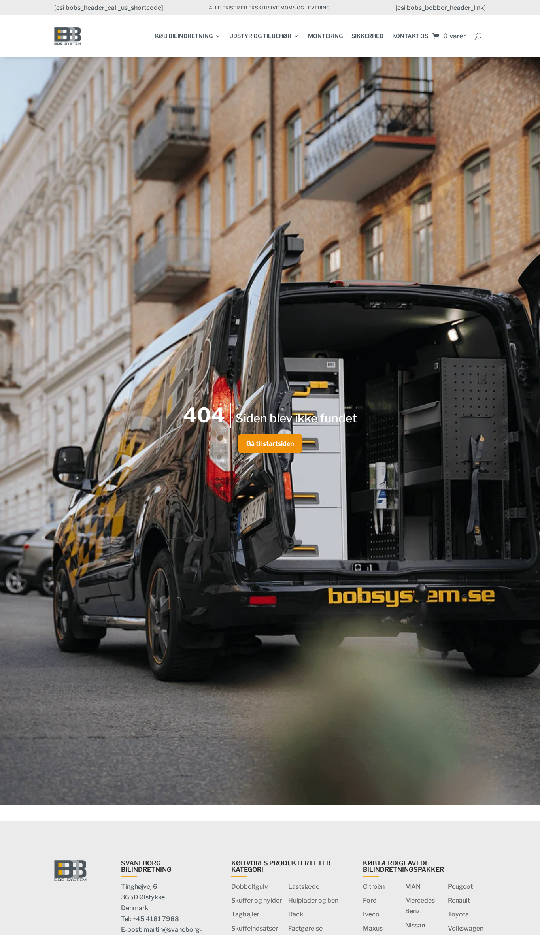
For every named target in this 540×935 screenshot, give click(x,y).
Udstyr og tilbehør (260, 35)
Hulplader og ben (313, 900)
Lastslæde (303, 886)
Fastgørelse (305, 928)
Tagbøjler (245, 914)
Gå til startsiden (270, 443)
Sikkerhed (367, 35)
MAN (413, 886)
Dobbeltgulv (249, 886)
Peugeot (460, 886)
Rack (295, 914)
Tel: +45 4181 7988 (150, 919)
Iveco (371, 914)
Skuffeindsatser (254, 928)
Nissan (415, 925)
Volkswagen (465, 928)
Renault (459, 900)
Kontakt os (410, 35)
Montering (325, 35)
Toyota (458, 914)
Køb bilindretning (184, 35)
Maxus (373, 928)
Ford (370, 900)
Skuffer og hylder (256, 900)
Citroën (374, 886)
